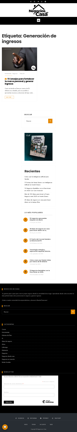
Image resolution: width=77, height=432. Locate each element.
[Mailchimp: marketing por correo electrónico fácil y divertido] (48, 405)
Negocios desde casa (8, 356)
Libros (3, 344)
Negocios (15, 73)
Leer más (9, 97)
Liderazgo (5, 347)
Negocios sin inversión (8, 359)
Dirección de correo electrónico (13, 384)
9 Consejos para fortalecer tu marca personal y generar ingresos (19, 81)
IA (2, 338)
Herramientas (8, 73)
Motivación (5, 350)
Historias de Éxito (7, 335)
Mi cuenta (43, 424)
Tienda (34, 424)
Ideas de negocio (7, 341)
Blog (51, 424)
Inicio (25, 424)
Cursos (4, 329)
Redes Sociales (6, 362)
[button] (38, 20)
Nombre (6, 392)
